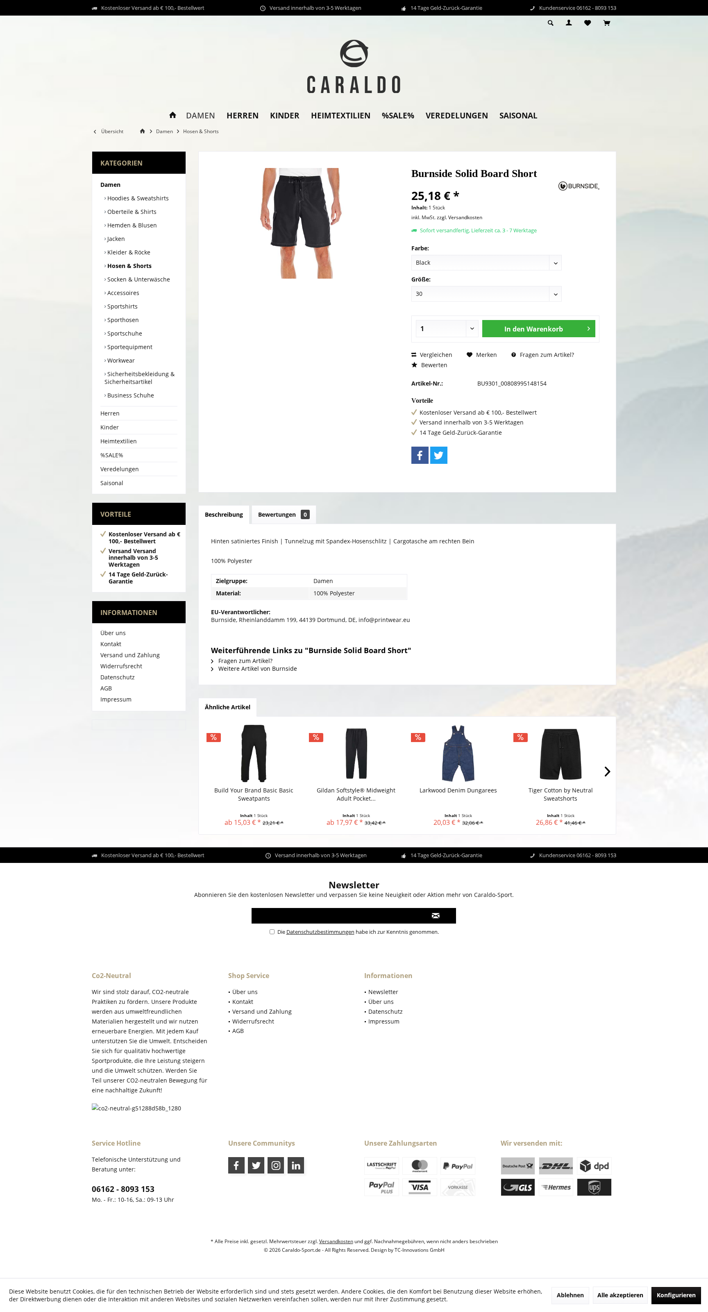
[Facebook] (420, 455)
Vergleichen (435, 355)
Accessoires (122, 293)
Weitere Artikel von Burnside (257, 668)
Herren (110, 413)
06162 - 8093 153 (123, 1189)
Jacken (115, 239)
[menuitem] (606, 23)
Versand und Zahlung (130, 655)
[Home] (172, 115)
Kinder (109, 427)
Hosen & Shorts (129, 266)
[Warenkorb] (606, 23)
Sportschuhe (124, 333)
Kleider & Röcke (128, 252)
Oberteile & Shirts (131, 212)
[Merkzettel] (587, 23)
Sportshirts (122, 306)
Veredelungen (119, 469)
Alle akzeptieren (620, 1295)
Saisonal (111, 483)
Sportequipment (129, 347)
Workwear (120, 360)
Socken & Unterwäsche (138, 279)
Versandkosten (336, 1241)
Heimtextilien (118, 441)
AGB (106, 688)
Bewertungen (282, 514)
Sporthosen (122, 320)
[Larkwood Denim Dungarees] (458, 753)
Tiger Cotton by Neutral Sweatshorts (561, 794)
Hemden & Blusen (131, 225)
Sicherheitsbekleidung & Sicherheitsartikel (139, 378)
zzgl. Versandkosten (459, 217)
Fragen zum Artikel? (546, 355)
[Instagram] (276, 1165)
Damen (110, 184)
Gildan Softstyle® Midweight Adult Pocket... (356, 794)
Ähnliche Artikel (227, 707)
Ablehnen (570, 1295)
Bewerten (433, 365)
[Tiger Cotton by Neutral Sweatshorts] (561, 753)
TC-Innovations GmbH (420, 1249)
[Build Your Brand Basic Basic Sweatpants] (254, 753)
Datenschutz (117, 677)
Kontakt (110, 644)
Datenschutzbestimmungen (320, 931)
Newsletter (383, 992)
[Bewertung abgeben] (484, 185)
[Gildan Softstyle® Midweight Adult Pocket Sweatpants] (356, 753)
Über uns (113, 633)
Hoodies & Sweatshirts (137, 198)
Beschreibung (224, 514)
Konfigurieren (676, 1295)
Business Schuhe (130, 395)
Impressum (116, 699)
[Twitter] (438, 455)
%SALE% (111, 455)
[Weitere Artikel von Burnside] (578, 186)
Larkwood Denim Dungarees (458, 790)
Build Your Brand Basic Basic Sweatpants (253, 794)
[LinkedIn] (296, 1165)
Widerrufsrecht (121, 666)
